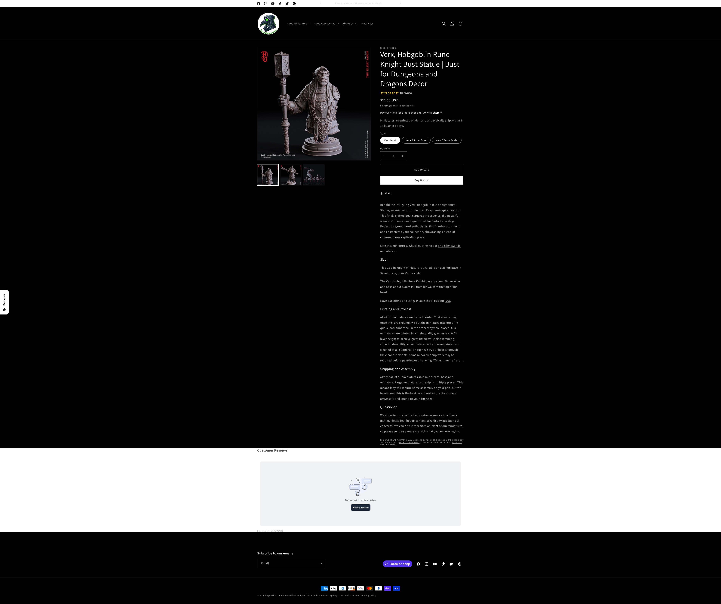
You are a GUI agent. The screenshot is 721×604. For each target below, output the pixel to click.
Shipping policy (368, 595)
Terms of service (349, 595)
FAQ (447, 301)
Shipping (385, 105)
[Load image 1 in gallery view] (267, 174)
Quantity (385, 148)
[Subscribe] (320, 563)
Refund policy (313, 595)
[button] (298, 23)
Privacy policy (330, 595)
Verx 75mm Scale (447, 140)
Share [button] (388, 193)
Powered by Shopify (293, 595)
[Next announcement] (400, 3)
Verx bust (390, 140)
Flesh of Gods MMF (409, 442)
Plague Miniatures (274, 595)
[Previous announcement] (320, 3)
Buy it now (421, 180)
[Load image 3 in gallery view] (314, 174)
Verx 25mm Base (416, 140)
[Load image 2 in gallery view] (291, 174)
